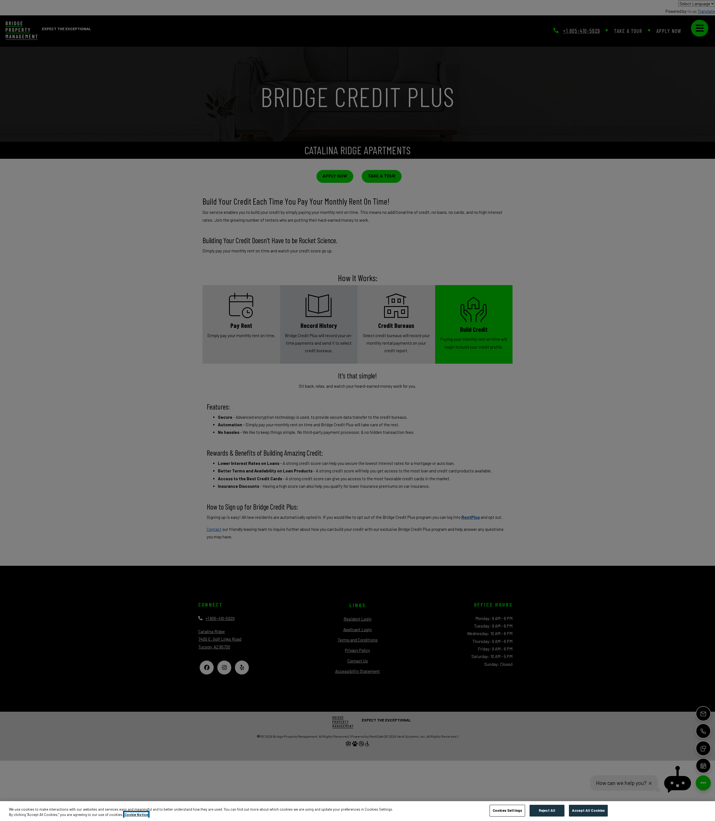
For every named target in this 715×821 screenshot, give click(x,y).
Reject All (547, 810)
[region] (357, 811)
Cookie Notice (136, 815)
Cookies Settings (507, 810)
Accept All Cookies (588, 810)
